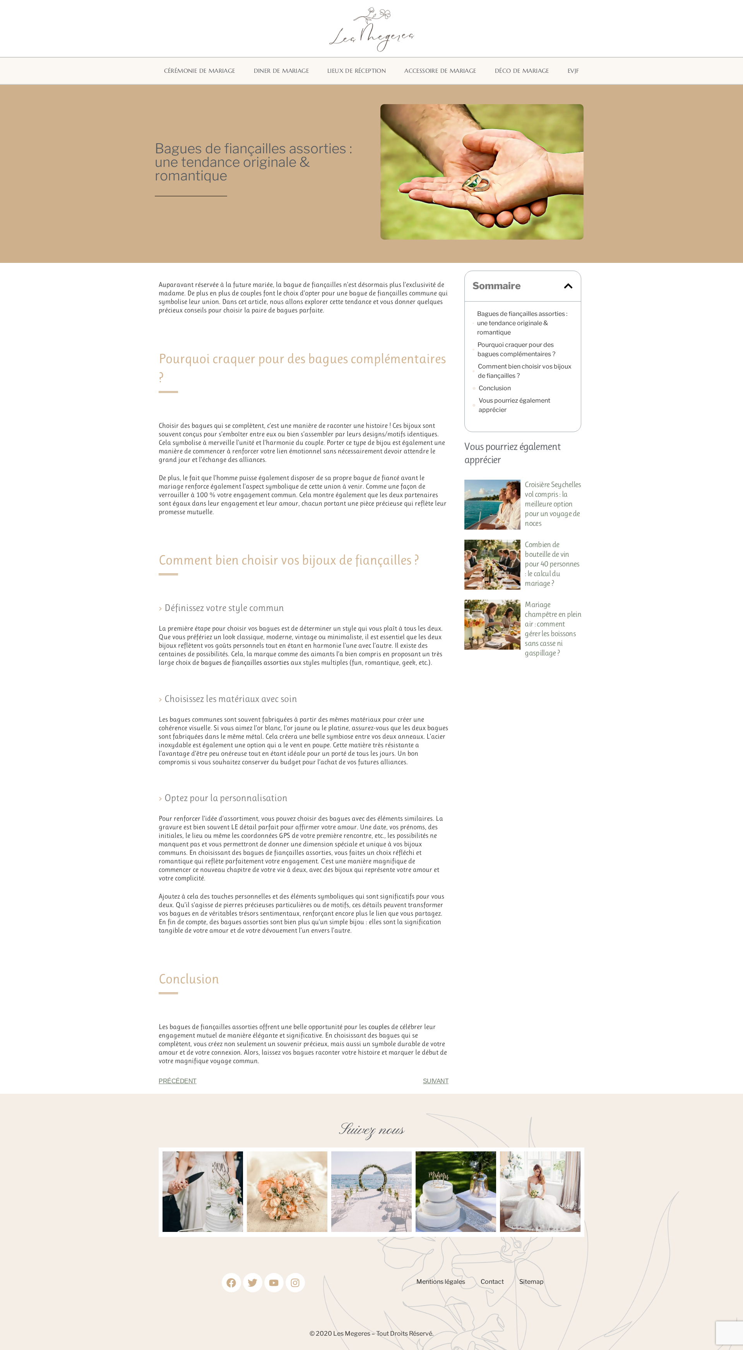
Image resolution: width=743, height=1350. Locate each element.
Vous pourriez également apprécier (514, 405)
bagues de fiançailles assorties (245, 662)
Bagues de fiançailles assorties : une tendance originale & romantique (522, 323)
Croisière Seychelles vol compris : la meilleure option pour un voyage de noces (553, 504)
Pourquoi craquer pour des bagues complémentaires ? (516, 349)
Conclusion (495, 388)
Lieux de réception (356, 70)
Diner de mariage (281, 70)
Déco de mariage (522, 70)
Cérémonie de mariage (199, 70)
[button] (568, 286)
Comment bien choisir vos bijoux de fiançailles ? (525, 371)
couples (379, 1027)
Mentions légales (440, 1281)
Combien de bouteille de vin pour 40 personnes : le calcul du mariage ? (552, 564)
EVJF (573, 70)
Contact (492, 1281)
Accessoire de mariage (440, 70)
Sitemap (531, 1281)
